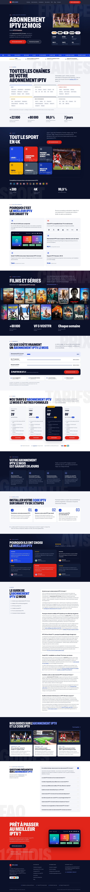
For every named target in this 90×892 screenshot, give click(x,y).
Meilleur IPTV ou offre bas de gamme (19, 603)
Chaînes (28, 2)
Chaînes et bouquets (37, 867)
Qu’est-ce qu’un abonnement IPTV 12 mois (21, 601)
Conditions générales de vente (55, 873)
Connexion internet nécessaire (18, 613)
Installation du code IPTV (38, 873)
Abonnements (34, 2)
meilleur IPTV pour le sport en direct (70, 629)
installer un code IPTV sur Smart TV (64, 669)
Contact (59, 2)
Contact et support (53, 867)
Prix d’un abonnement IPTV (18, 610)
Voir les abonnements (75, 2)
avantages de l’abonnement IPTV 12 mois (52, 608)
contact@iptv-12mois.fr (71, 872)
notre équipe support (52, 708)
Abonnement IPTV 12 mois (38, 869)
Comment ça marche (34, 41)
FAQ (52, 2)
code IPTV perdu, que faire (67, 707)
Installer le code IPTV (16, 608)
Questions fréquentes (37, 877)
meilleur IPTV (72, 79)
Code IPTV (35, 445)
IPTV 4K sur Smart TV (16, 605)
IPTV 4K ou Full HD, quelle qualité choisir (55, 650)
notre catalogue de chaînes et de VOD (53, 628)
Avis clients (47, 2)
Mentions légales (52, 869)
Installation (41, 2)
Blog (55, 2)
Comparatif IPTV (36, 871)
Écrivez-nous (21, 774)
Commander (18, 437)
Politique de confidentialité (54, 871)
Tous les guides (75, 727)
